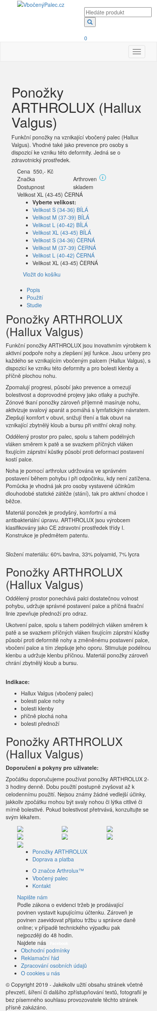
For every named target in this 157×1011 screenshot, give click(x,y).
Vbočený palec (50, 878)
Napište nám (32, 897)
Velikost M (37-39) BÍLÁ (60, 217)
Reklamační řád (40, 958)
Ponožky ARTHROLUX (59, 851)
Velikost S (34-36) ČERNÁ (63, 240)
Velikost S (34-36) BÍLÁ (60, 209)
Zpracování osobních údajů (54, 965)
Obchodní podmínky (45, 950)
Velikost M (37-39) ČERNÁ (64, 247)
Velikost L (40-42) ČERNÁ (63, 255)
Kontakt (41, 885)
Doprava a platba (53, 859)
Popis (33, 290)
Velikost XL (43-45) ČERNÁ (50, 194)
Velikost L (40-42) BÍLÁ (60, 225)
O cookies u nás (40, 973)
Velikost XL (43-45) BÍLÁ (61, 232)
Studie (34, 305)
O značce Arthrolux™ (58, 870)
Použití (35, 297)
